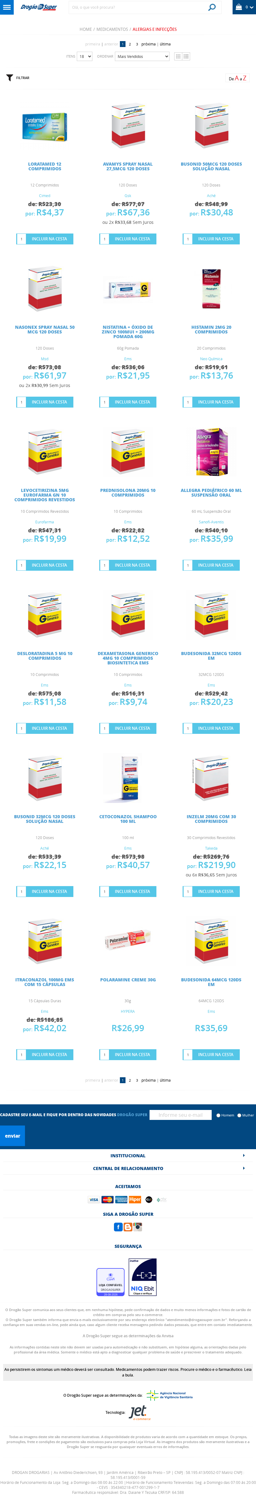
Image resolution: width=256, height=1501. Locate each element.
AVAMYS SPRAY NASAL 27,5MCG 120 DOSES (128, 166)
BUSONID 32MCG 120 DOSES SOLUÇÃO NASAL (44, 818)
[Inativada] (143, 1294)
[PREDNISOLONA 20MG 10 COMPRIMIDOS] (128, 474)
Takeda (211, 848)
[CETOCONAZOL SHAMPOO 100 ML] (128, 801)
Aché (211, 195)
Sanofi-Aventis (211, 521)
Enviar (12, 1135)
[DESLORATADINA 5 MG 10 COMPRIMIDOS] (45, 637)
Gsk (128, 195)
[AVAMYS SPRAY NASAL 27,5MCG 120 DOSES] (128, 148)
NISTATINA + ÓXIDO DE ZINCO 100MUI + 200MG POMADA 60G (128, 331)
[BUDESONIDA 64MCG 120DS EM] (211, 964)
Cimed (44, 195)
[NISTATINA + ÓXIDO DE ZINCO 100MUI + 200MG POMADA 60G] (128, 311)
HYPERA (128, 1011)
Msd (44, 358)
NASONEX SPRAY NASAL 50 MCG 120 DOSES (45, 329)
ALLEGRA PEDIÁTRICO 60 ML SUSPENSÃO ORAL (211, 492)
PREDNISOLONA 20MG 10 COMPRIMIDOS (127, 492)
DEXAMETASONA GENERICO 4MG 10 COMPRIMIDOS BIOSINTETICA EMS (128, 658)
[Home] (38, 7)
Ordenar (105, 56)
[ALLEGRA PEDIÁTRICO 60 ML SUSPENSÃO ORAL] (211, 474)
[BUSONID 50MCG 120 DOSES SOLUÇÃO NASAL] (211, 148)
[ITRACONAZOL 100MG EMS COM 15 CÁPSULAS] (45, 964)
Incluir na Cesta (49, 239)
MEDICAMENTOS (112, 29)
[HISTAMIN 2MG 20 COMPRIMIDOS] (211, 311)
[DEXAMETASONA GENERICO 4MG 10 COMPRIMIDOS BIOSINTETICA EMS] (128, 637)
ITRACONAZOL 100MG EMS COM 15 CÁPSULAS (44, 981)
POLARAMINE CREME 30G (128, 979)
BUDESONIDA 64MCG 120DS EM (211, 981)
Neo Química (211, 358)
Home (86, 29)
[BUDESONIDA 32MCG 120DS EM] (211, 637)
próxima (148, 44)
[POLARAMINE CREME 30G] (128, 964)
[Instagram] (137, 1229)
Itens (70, 56)
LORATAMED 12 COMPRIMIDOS (44, 166)
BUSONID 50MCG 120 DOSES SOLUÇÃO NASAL (211, 166)
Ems (128, 358)
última (165, 44)
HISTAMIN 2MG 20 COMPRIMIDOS (211, 329)
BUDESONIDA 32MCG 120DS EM (211, 655)
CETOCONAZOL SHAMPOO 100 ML (128, 818)
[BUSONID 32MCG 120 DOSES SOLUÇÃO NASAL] (45, 801)
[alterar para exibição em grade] (178, 56)
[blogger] (128, 1229)
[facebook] (118, 1229)
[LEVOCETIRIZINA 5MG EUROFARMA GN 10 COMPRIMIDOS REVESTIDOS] (45, 474)
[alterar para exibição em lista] (186, 56)
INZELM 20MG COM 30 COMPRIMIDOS (211, 818)
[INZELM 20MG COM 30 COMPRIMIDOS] (211, 801)
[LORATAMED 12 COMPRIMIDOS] (45, 148)
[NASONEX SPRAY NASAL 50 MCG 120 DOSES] (45, 311)
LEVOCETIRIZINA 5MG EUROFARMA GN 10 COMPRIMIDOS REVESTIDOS (44, 495)
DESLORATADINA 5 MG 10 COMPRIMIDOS (44, 655)
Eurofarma (44, 521)
